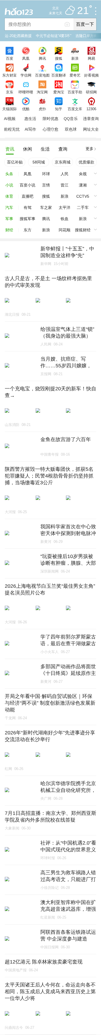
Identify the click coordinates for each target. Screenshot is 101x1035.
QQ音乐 (71, 118)
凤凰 (25, 58)
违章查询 (91, 118)
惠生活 (30, 118)
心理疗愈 (50, 129)
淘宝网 (42, 92)
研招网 (91, 92)
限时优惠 (50, 118)
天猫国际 (9, 109)
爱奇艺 (75, 75)
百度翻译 (58, 75)
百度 (9, 58)
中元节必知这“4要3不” (53, 36)
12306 (91, 109)
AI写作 (30, 129)
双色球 (71, 129)
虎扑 (42, 109)
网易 (91, 58)
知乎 (58, 109)
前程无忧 (12, 129)
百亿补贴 (15, 162)
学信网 (25, 75)
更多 (89, 148)
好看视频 (91, 75)
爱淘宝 (58, 92)
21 (83, 10)
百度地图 (42, 75)
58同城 (39, 162)
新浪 (75, 58)
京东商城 (62, 162)
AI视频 (9, 118)
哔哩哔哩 (26, 92)
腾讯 (42, 58)
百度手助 (75, 92)
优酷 (25, 109)
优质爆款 (86, 162)
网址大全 (91, 129)
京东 (9, 92)
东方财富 (9, 75)
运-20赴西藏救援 (18, 36)
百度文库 (75, 109)
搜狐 (58, 58)
